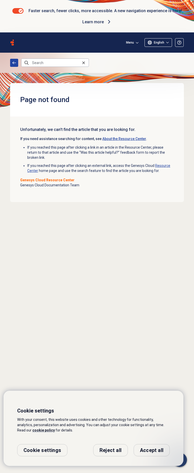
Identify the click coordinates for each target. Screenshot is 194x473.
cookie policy (43, 430)
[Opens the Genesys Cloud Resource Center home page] (12, 42)
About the (124, 139)
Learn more (93, 21)
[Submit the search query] (27, 63)
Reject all (111, 450)
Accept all (151, 450)
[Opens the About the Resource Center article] (179, 42)
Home (14, 63)
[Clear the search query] (84, 63)
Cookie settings (42, 450)
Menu (130, 42)
